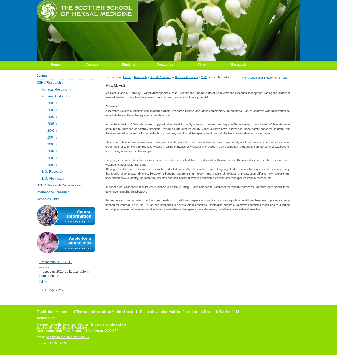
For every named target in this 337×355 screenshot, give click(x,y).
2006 (204, 77)
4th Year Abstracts (186, 77)
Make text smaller (277, 77)
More (44, 282)
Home (127, 77)
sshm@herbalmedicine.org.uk (67, 337)
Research (140, 77)
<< (41, 290)
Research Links (48, 199)
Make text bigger (252, 77)
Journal (42, 75)
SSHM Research (160, 77)
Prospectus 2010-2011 (55, 262)
